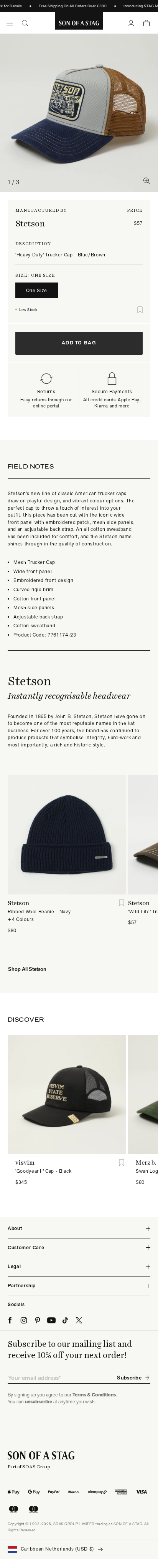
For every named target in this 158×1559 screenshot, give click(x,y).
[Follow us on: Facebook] (10, 1320)
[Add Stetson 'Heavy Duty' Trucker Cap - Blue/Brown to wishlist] (140, 310)
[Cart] (146, 23)
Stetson (30, 223)
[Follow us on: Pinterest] (37, 1320)
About (15, 1228)
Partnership (22, 1285)
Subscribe (129, 1377)
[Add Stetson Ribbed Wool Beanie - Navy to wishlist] (121, 903)
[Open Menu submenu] (9, 23)
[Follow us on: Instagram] (24, 1320)
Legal (14, 1266)
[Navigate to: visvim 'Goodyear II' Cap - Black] (67, 1094)
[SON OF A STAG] (79, 23)
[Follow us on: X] (79, 1320)
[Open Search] (25, 23)
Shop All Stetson (27, 969)
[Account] (131, 23)
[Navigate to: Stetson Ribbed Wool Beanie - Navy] (67, 834)
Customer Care (26, 1247)
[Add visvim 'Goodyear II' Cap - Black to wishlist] (121, 1162)
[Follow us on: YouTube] (51, 1320)
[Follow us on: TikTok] (65, 1320)
